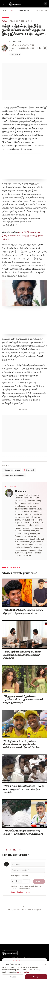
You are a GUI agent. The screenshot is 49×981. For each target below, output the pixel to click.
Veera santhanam (12, 470)
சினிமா (12, 11)
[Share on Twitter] (45, 48)
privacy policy (23, 972)
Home (4, 11)
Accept (36, 977)
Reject (13, 977)
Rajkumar (17, 42)
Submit (39, 881)
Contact (27, 958)
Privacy (12, 958)
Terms (19, 958)
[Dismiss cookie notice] (46, 965)
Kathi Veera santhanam (14, 475)
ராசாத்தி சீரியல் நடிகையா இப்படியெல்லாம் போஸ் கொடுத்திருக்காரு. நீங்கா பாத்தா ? (22, 235)
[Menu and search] (3, 3)
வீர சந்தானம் (29, 470)
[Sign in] (45, 4)
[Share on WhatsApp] (40, 48)
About (4, 958)
